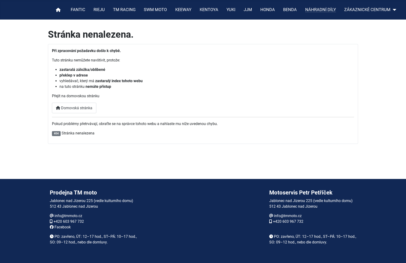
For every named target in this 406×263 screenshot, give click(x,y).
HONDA (267, 9)
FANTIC (78, 9)
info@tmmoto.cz (68, 216)
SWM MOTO (155, 9)
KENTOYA (209, 9)
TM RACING (124, 9)
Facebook (63, 227)
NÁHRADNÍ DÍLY (320, 9)
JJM (248, 9)
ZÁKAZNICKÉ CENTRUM (367, 9)
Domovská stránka (76, 108)
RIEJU (99, 9)
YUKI (230, 9)
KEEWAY (183, 9)
